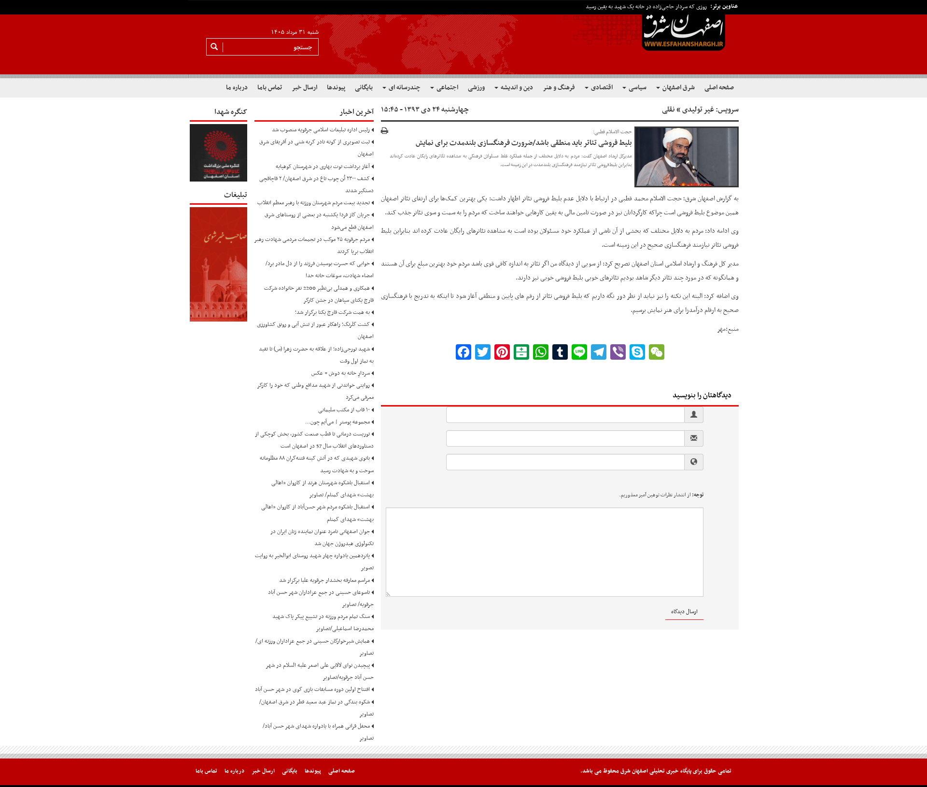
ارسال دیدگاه (684, 612)
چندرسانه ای (404, 87)
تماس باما (269, 87)
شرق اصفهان (678, 87)
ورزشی (476, 87)
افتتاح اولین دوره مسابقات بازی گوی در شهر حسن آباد (312, 689)
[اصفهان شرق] (463, 39)
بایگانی (364, 87)
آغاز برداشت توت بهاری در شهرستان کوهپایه (323, 166)
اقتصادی (601, 87)
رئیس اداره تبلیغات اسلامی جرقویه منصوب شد (321, 130)
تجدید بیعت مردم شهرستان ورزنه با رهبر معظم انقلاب (313, 203)
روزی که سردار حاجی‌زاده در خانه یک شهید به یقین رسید (646, 7)
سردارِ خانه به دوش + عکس (340, 373)
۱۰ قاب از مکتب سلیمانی (344, 410)
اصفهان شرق (700, 198)
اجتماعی (446, 87)
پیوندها (336, 87)
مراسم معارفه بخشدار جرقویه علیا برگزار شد (324, 580)
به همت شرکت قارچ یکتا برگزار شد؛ (332, 312)
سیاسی (636, 87)
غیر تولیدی (698, 109)
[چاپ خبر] (384, 131)
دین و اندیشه (516, 87)
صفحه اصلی (719, 87)
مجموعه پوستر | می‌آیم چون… (337, 422)
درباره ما (237, 87)
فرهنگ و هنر (559, 87)
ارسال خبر (304, 87)
